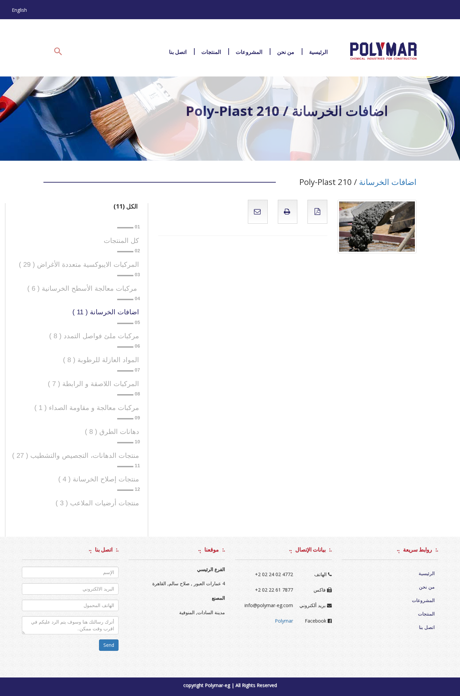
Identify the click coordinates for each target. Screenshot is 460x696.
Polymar (284, 621)
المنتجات (211, 52)
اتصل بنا (178, 52)
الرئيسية (318, 52)
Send (108, 645)
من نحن (285, 52)
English (19, 10)
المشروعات (249, 52)
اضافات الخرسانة (388, 181)
